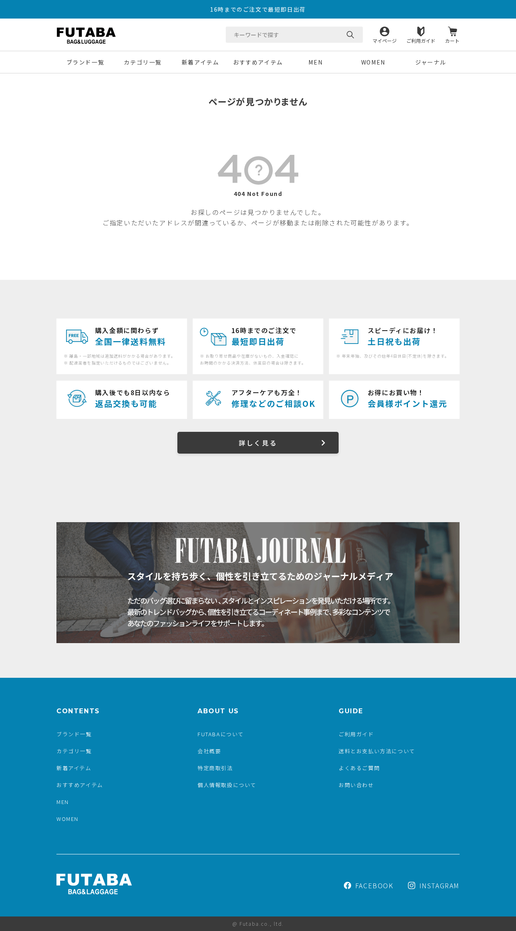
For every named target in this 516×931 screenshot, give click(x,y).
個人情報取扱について (227, 785)
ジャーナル (430, 62)
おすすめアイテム (258, 62)
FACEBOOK (374, 885)
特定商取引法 (215, 768)
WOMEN (373, 62)
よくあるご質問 (359, 768)
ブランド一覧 (85, 62)
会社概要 (209, 751)
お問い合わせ (356, 785)
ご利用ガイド (420, 40)
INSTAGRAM (439, 885)
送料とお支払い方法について (377, 751)
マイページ (384, 40)
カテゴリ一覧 (143, 62)
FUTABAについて (221, 734)
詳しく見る (258, 443)
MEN (315, 62)
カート (452, 40)
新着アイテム (200, 62)
